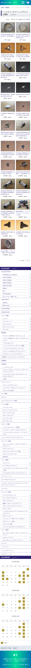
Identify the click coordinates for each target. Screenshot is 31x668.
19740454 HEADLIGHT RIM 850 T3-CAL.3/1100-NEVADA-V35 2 (23, 36)
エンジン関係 (5, 315)
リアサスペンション (6, 554)
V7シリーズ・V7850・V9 (9, 296)
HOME (2, 7)
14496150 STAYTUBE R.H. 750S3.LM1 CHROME (7, 55)
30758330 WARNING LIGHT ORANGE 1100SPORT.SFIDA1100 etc (8, 213)
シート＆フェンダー (8, 367)
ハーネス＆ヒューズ (8, 343)
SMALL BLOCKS (7, 285)
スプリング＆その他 (8, 390)
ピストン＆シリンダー (9, 327)
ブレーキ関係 (5, 530)
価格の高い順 (22, 19)
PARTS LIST (6, 305)
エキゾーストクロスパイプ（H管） (12, 451)
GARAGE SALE (5, 312)
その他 (4, 379)
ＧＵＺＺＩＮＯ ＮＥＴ (9, 2)
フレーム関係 (5, 460)
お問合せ (23, 660)
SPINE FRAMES (7, 283)
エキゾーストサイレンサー (10, 454)
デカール (3, 397)
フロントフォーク (6, 382)
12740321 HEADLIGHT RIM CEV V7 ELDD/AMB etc (8, 36)
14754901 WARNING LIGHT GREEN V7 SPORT (23, 153)
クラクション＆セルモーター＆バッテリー (14, 351)
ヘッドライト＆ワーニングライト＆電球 (13, 345)
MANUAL (5, 302)
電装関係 (7, 7)
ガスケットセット (7, 516)
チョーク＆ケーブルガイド (10, 497)
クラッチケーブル (7, 407)
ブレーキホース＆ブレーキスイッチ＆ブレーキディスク (15, 533)
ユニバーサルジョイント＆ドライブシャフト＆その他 (15, 469)
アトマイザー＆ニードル (9, 495)
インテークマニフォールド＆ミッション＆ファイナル (15, 433)
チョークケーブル (7, 418)
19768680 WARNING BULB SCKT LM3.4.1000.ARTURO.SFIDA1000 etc (23, 134)
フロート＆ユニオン (8, 500)
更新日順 (28, 19)
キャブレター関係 (6, 492)
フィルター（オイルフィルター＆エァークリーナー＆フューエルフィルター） (15, 484)
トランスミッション (6, 476)
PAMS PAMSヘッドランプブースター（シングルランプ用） (23, 213)
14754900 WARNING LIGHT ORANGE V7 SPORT (8, 153)
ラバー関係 (4, 393)
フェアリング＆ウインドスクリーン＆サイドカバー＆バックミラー (15, 370)
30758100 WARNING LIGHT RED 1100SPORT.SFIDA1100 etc (8, 75)
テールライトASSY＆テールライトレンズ (14, 335)
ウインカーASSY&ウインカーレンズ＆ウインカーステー (15, 339)
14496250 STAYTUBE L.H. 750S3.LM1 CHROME (22, 55)
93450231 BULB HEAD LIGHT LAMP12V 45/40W (8, 133)
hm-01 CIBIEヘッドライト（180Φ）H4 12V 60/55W (8, 251)
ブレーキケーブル (7, 421)
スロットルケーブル (8, 415)
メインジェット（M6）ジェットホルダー (14, 518)
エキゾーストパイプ (8, 448)
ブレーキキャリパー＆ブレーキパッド (13, 540)
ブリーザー (6, 329)
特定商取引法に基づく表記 (10, 659)
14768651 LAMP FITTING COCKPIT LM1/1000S (22, 114)
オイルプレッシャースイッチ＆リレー (13, 354)
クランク (5, 318)
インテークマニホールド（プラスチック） (14, 526)
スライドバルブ (7, 508)
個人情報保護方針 (23, 659)
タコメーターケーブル (9, 412)
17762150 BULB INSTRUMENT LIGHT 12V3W (23, 74)
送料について (9, 660)
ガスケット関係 (5, 424)
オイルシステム (7, 324)
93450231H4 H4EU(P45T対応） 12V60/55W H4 (23, 172)
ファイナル (4, 488)
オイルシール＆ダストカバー (10, 385)
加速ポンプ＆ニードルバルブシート (12, 503)
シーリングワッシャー (7, 550)
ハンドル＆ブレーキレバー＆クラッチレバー (15, 473)
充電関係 (3, 360)
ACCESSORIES (5, 308)
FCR (4, 291)
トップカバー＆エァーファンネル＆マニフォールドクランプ (15, 512)
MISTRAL (5, 456)
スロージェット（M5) (8, 521)
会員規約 (16, 660)
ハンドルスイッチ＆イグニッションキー (13, 348)
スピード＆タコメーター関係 (9, 400)
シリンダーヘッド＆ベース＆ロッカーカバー (15, 430)
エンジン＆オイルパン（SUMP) (11, 427)
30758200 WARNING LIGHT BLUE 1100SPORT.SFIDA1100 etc (23, 192)
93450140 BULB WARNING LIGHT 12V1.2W (8, 95)
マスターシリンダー (8, 537)
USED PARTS (5, 299)
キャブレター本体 (7, 524)
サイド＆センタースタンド (10, 465)
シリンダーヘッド (7, 321)
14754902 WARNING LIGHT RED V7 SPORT (8, 172)
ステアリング (6, 463)
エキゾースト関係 (6, 441)
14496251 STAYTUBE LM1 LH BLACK (23, 232)
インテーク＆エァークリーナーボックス (12, 437)
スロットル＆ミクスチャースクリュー (13, 506)
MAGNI (5, 288)
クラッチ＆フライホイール (8, 479)
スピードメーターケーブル (10, 410)
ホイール (3, 543)
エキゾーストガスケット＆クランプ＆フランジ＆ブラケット (15, 445)
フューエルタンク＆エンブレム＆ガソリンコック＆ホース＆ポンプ (15, 375)
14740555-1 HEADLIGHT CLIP (8, 114)
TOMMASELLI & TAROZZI (10, 274)
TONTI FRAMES (7, 280)
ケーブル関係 (5, 404)
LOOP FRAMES (7, 277)
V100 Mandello (7, 293)
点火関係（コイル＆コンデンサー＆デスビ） (13, 357)
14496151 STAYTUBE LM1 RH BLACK (8, 232)
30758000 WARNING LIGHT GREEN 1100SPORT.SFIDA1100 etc (8, 192)
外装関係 (3, 364)
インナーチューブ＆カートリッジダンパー (14, 387)
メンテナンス (5, 547)
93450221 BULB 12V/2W (23, 94)
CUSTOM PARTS (6, 271)
